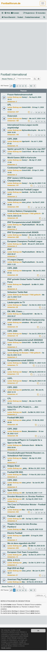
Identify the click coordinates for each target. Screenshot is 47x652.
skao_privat (26, 202)
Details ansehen (6, 648)
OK (38, 631)
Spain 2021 (12, 490)
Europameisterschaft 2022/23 (20, 360)
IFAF (9, 249)
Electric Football (14, 533)
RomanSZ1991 (27, 314)
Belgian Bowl (13, 466)
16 (36, 238)
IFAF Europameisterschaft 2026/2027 (23, 222)
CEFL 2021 (12, 480)
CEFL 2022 (12, 429)
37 (41, 207)
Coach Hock (26, 151)
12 (41, 121)
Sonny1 (25, 97)
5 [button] (25, 86)
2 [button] (17, 86)
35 (36, 207)
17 (39, 238)
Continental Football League (20, 168)
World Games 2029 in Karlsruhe (21, 158)
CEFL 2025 (12, 268)
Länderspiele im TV (16, 302)
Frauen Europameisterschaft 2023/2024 (25, 340)
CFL (9, 398)
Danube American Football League (23, 190)
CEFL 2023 (12, 387)
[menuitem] (7, 13)
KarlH (24, 244)
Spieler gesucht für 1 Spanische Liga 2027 (26, 149)
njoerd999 (25, 535)
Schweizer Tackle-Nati (17, 292)
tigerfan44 (26, 141)
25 (44, 513)
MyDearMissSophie (29, 130)
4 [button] (22, 86)
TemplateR (26, 284)
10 (36, 121)
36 (39, 207)
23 (39, 513)
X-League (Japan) (15, 260)
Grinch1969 (26, 107)
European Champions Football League (24, 241)
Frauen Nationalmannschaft (20, 95)
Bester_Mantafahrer (29, 431)
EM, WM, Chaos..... (15, 311)
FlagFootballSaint (28, 224)
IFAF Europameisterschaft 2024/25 (22, 232)
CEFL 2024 (12, 331)
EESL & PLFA (13, 560)
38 (44, 207)
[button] (10, 85)
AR (23, 493)
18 (41, 238)
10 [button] (31, 86)
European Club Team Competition (22, 552)
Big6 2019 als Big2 (15, 568)
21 (41, 112)
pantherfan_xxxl (28, 390)
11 (39, 121)
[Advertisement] (23, 46)
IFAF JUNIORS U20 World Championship (26, 320)
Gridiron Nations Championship (21, 211)
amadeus (25, 322)
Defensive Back (28, 445)
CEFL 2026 (12, 139)
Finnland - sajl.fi (14, 516)
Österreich (12, 116)
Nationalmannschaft (16, 200)
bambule (25, 192)
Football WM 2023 (15, 418)
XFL (9, 369)
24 (41, 513)
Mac (23, 509)
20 (39, 112)
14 (44, 135)
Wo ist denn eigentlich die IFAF (21, 543)
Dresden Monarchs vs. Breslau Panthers (25, 496)
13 (44, 121)
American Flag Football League (21, 579)
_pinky (24, 468)
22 (44, 112)
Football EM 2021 (15, 472)
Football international (14, 74)
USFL (9, 378)
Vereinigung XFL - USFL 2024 (20, 350)
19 (36, 112)
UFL (9, 105)
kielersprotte (27, 270)
